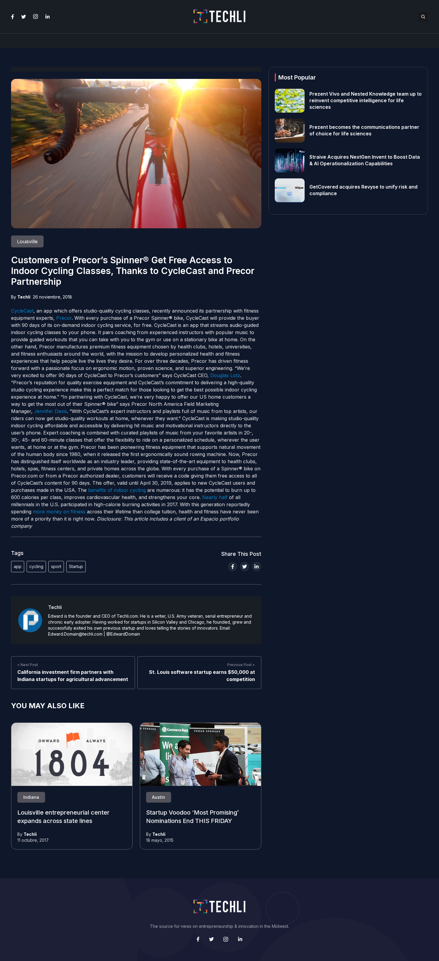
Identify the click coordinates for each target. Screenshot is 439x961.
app (18, 566)
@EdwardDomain (123, 633)
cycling (36, 566)
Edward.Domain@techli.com (75, 633)
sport (56, 566)
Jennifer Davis (50, 411)
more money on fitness (59, 512)
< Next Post (27, 664)
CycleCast (22, 311)
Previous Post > (241, 664)
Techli (23, 296)
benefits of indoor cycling (117, 490)
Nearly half (215, 497)
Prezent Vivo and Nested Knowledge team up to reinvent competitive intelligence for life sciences (365, 100)
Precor (64, 318)
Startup (76, 566)
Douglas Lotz (225, 375)
